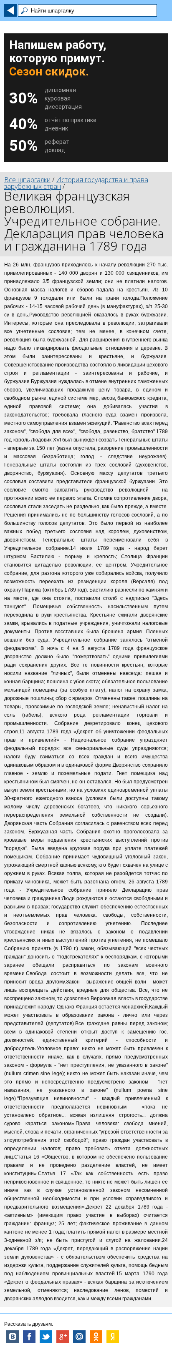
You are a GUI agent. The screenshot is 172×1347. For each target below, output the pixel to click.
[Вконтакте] (12, 1336)
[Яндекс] (112, 1336)
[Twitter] (46, 1336)
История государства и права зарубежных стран (76, 183)
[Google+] (62, 1336)
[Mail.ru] (79, 1336)
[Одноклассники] (96, 1336)
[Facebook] (29, 1336)
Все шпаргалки (27, 179)
